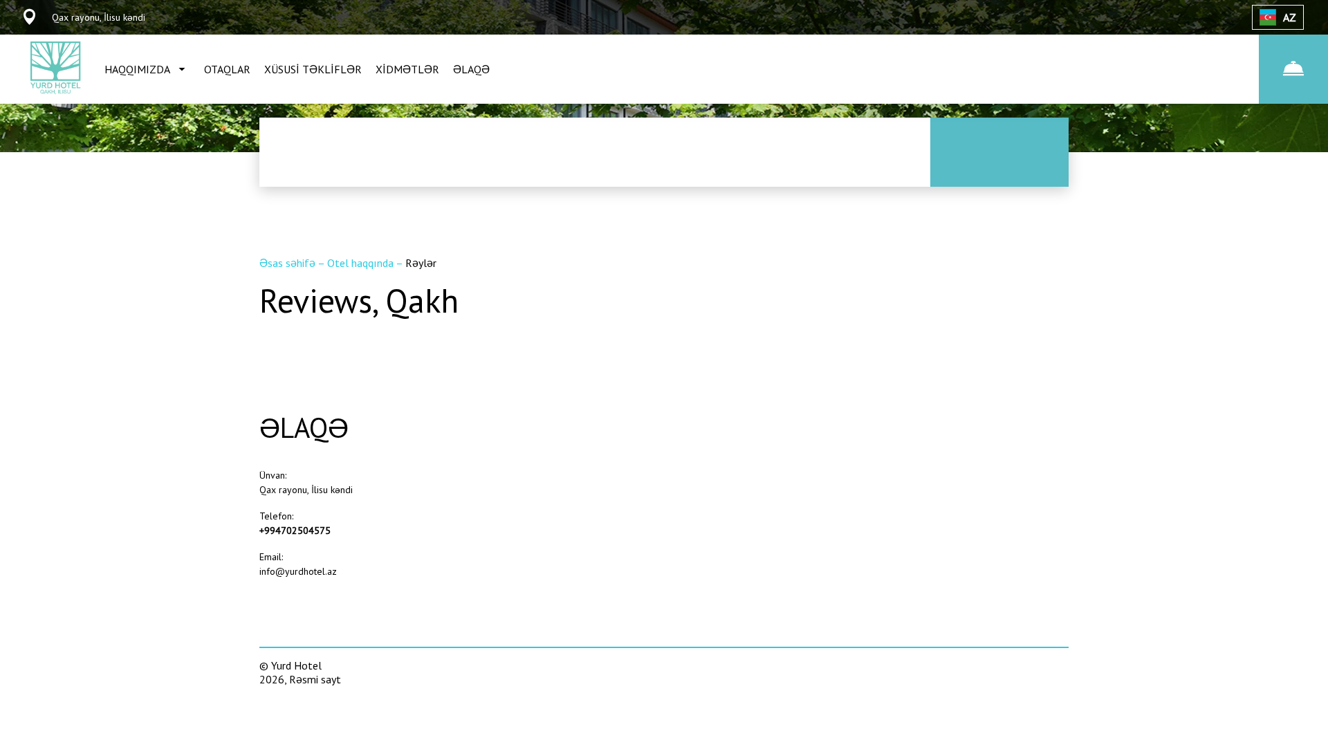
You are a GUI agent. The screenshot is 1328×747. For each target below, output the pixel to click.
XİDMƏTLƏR (407, 69)
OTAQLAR (227, 69)
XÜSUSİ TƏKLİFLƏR (313, 69)
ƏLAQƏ (471, 69)
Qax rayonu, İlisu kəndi (306, 489)
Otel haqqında (361, 263)
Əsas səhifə (288, 263)
